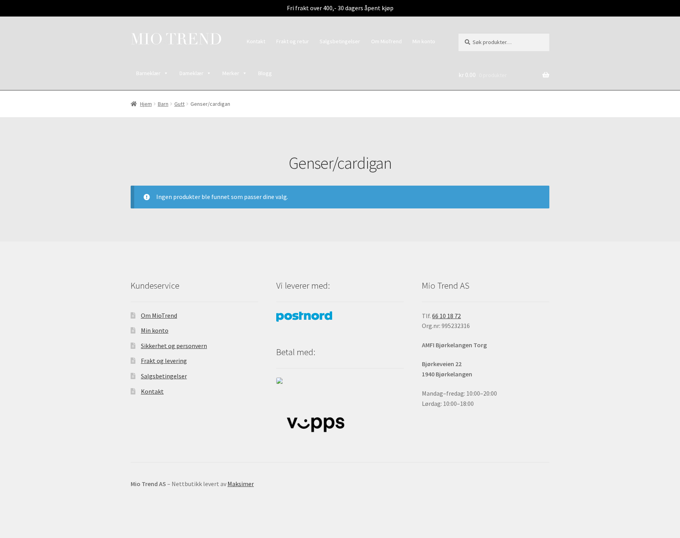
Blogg (265, 73)
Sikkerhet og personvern (174, 346)
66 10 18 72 (446, 316)
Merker (230, 73)
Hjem (146, 103)
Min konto (423, 41)
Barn (163, 103)
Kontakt (256, 41)
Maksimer (240, 484)
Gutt (179, 103)
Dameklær (191, 73)
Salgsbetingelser (340, 41)
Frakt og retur (292, 41)
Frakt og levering (164, 361)
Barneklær (148, 73)
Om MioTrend (386, 41)
